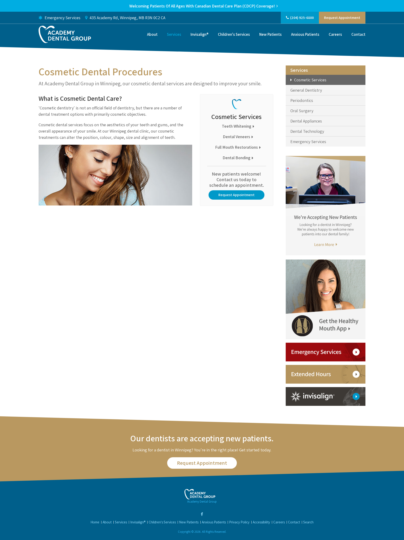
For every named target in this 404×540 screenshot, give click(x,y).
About (152, 34)
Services (174, 34)
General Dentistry (306, 90)
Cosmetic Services (310, 80)
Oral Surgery (301, 110)
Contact (358, 34)
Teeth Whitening (236, 126)
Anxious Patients (305, 34)
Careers (335, 34)
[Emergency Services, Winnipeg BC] (325, 351)
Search (308, 522)
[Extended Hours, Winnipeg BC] (325, 374)
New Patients (270, 34)
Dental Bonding (236, 157)
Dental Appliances (306, 121)
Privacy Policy (239, 522)
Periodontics (301, 100)
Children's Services (234, 34)
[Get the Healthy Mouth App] (325, 299)
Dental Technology (307, 131)
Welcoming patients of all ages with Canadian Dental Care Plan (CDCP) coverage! (202, 6)
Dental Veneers (236, 136)
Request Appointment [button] (342, 17)
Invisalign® (200, 34)
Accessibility (261, 522)
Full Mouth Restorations (236, 147)
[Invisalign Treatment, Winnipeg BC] (325, 396)
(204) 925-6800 (302, 17)
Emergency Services (62, 17)
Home (94, 522)
